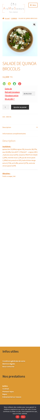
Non (23, 417)
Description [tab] (6, 127)
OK (18, 417)
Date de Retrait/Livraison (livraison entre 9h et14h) (12, 93)
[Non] (37, 412)
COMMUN (14, 18)
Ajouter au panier (20, 107)
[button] (34, 24)
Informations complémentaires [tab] (14, 133)
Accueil (7, 18)
